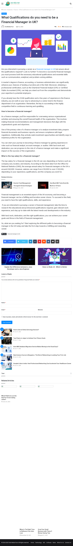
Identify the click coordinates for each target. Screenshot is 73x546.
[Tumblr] (35, 241)
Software (48, 542)
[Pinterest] (39, 241)
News (54, 542)
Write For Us (60, 542)
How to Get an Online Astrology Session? (26, 329)
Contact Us (68, 542)
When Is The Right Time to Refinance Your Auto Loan (27, 531)
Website (40, 309)
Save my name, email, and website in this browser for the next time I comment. (25, 317)
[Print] (57, 241)
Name (3, 302)
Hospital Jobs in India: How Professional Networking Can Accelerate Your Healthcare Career (42, 363)
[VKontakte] (48, 241)
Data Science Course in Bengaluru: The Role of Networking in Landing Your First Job (39, 355)
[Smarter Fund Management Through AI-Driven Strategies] (7, 185)
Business (9, 9)
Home (4, 9)
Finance (16, 9)
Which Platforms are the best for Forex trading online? (9, 397)
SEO (44, 542)
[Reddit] (44, 241)
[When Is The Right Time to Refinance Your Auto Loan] (27, 456)
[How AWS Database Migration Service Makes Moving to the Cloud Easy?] (6, 349)
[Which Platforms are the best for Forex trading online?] (9, 389)
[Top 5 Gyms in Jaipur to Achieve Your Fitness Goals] (6, 340)
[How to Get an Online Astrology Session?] (6, 332)
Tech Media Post (13, 542)
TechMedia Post (9, 26)
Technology (38, 542)
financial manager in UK (14, 234)
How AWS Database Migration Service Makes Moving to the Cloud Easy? (35, 346)
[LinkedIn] (30, 241)
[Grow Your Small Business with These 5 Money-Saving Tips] (45, 456)
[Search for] (71, 4)
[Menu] (2, 4)
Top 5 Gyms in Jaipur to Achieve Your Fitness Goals (29, 338)
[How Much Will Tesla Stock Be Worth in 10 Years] (43, 185)
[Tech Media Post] (12, 3)
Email (3, 309)
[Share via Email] (53, 241)
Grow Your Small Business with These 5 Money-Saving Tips (45, 531)
